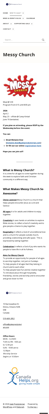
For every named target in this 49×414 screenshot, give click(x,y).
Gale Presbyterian (17, 404)
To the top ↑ (32, 407)
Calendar (30, 18)
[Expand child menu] (23, 13)
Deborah (20, 407)
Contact (7, 29)
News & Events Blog (12, 18)
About (6, 24)
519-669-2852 (9, 318)
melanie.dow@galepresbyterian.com (23, 143)
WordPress (7, 407)
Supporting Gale (22, 24)
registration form (33, 145)
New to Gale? (15, 13)
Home (5, 13)
